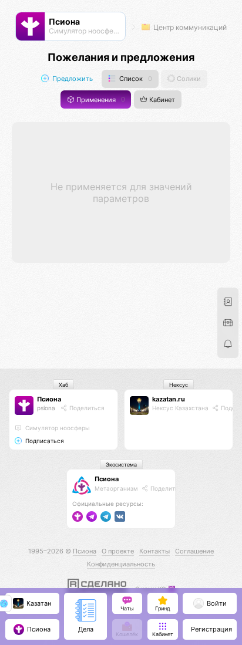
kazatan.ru (168, 399)
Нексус (178, 384)
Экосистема (121, 464)
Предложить (72, 79)
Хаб (63, 384)
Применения (100, 99)
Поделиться (86, 407)
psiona (46, 407)
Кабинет (161, 99)
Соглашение (194, 551)
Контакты (154, 551)
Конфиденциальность (121, 564)
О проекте (118, 551)
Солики (188, 79)
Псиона (49, 399)
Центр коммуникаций (189, 27)
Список (134, 79)
